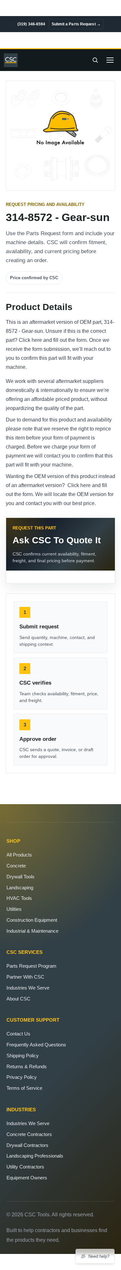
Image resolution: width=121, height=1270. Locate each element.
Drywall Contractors (27, 1145)
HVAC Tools (19, 898)
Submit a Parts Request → (76, 24)
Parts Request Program (31, 966)
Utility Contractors (25, 1166)
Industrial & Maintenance (32, 931)
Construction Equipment (31, 920)
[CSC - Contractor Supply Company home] (12, 60)
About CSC (18, 998)
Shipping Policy (22, 1055)
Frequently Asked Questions (36, 1044)
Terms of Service (24, 1088)
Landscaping (19, 887)
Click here (30, 340)
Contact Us (18, 1033)
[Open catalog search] (95, 60)
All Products (19, 854)
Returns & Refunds (26, 1066)
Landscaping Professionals (34, 1156)
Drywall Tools (20, 876)
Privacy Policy (21, 1077)
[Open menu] (110, 60)
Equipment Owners (26, 1177)
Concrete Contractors (29, 1134)
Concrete (16, 865)
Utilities (14, 909)
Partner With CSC (25, 977)
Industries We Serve (27, 987)
